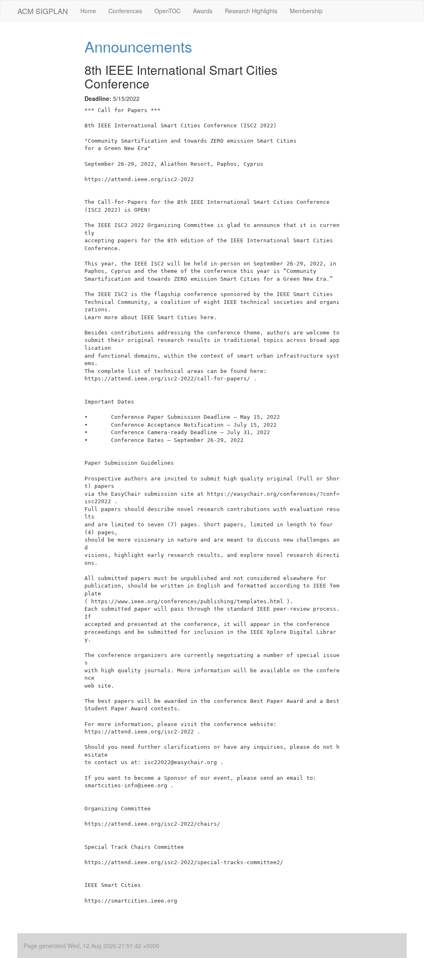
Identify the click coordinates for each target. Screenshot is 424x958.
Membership (306, 11)
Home (88, 11)
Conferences (125, 11)
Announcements (138, 46)
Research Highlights (251, 11)
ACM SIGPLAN (42, 10)
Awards (202, 11)
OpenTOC (167, 11)
